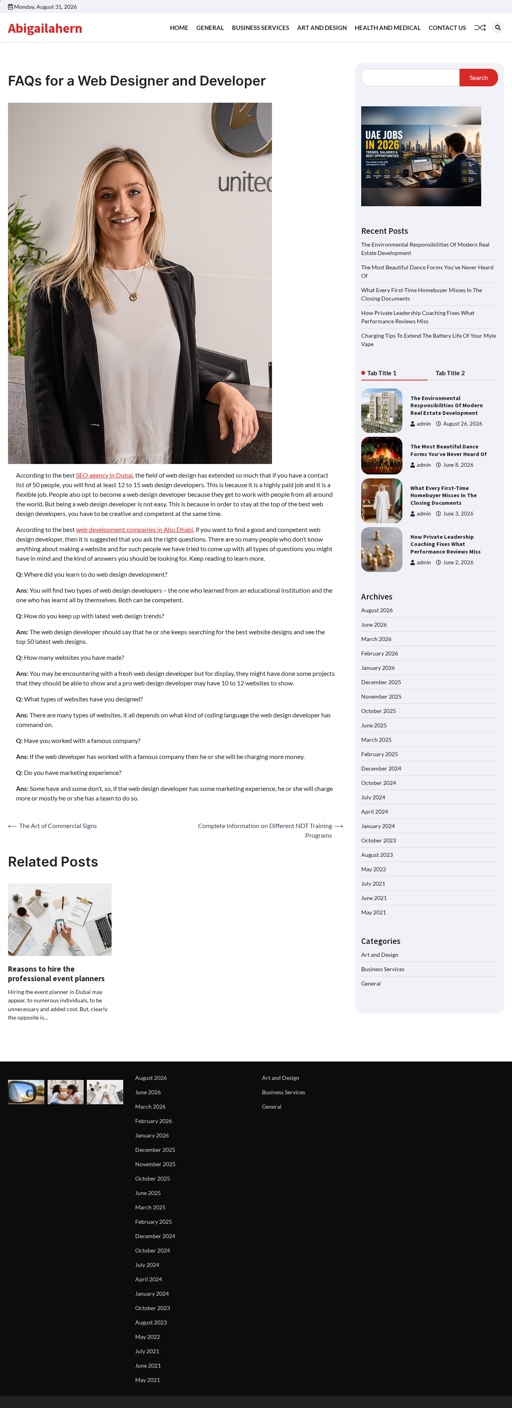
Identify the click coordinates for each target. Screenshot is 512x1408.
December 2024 (381, 768)
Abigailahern (45, 28)
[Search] (498, 28)
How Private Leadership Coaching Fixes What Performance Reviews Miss (445, 544)
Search (479, 77)
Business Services (260, 27)
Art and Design (322, 27)
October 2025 (378, 710)
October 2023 (378, 840)
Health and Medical (388, 27)
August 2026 (377, 610)
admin (424, 423)
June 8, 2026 (458, 465)
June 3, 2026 (458, 513)
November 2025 (381, 696)
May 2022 (373, 869)
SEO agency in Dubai (104, 475)
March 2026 (376, 638)
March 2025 (376, 739)
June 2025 (374, 725)
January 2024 (378, 825)
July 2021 (373, 883)
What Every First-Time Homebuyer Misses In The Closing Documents (443, 495)
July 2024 (373, 797)
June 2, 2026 (458, 562)
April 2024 (374, 811)
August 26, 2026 (462, 423)
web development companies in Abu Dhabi (134, 529)
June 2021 (374, 897)
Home (179, 27)
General (210, 27)
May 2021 (373, 912)
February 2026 (379, 653)
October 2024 (378, 782)
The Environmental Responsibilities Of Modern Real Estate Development (446, 405)
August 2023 (377, 854)
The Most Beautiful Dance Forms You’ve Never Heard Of (448, 450)
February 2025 (379, 754)
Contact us (447, 27)
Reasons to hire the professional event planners (56, 974)
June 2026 (374, 624)
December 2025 (381, 682)
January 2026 (378, 667)
